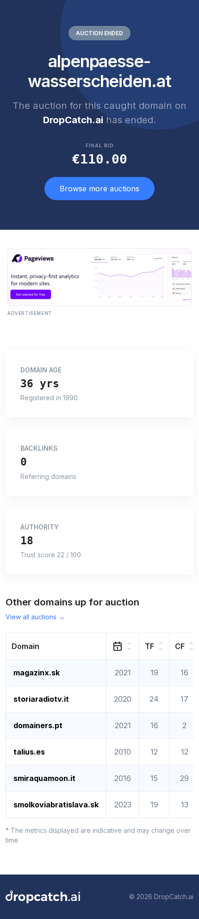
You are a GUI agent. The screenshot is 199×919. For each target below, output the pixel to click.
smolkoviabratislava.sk (56, 804)
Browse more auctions (99, 188)
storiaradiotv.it (41, 699)
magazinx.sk (36, 672)
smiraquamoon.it (44, 778)
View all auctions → (35, 617)
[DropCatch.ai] (43, 897)
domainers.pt (37, 725)
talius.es (29, 751)
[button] (56, 646)
